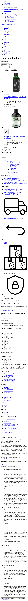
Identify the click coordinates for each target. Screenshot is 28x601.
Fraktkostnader (10, 17)
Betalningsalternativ (11, 19)
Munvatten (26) (13, 166)
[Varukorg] (15, 39)
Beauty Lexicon (7, 400)
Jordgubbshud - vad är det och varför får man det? (15, 183)
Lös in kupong (7, 392)
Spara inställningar (5, 598)
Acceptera (3, 461)
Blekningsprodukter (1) (15, 162)
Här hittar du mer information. (8, 310)
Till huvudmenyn (8, 1)
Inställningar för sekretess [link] (10, 427)
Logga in (6, 387)
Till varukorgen (7, 4)
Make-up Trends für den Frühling (11, 178)
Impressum (6, 421)
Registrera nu (7, 29)
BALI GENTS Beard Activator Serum (13, 192)
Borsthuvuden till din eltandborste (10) (14, 165)
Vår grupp (6, 405)
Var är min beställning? (12, 15)
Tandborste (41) (13, 169)
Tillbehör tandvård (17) (15, 172)
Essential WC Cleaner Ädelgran (11, 190)
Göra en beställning (8, 375)
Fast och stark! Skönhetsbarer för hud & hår (14, 180)
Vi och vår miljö (7, 397)
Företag (5, 431)
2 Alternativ (6, 94)
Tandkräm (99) (13, 171)
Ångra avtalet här (5, 434)
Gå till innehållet (7, 3)
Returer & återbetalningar (10, 379)
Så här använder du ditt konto (10, 373)
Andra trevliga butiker (9, 432)
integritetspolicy (4, 458)
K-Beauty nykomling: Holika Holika (12, 179)
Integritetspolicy (4, 464)
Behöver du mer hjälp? (9, 382)
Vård (5, 160)
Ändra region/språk (12, 416)
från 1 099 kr (13, 9)
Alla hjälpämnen (10, 21)
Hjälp (5, 13)
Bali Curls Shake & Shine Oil (11, 193)
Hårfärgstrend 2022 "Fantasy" (11, 182)
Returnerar (9, 16)
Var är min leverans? (8, 391)
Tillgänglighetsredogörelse (10, 425)
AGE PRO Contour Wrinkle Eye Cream (13, 194)
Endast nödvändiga (11, 461)
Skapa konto (6, 34)
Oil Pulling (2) (13, 168)
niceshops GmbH (11, 419)
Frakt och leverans (8, 377)
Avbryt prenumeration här (10, 428)
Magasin (6, 398)
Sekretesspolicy (7, 423)
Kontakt (8, 20)
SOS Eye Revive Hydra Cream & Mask (13, 189)
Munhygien (9, 161)
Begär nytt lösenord (8, 389)
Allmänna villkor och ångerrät (11, 424)
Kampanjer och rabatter (9, 380)
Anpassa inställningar (21, 461)
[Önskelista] (5, 37)
